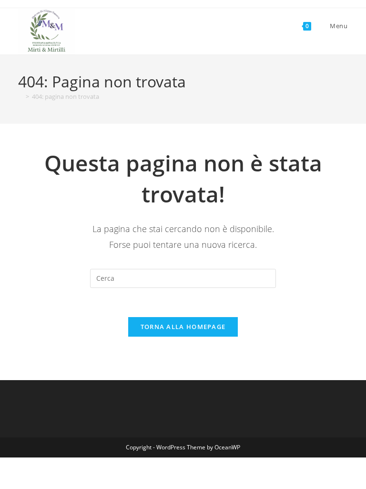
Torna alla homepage (183, 326)
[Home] (20, 96)
